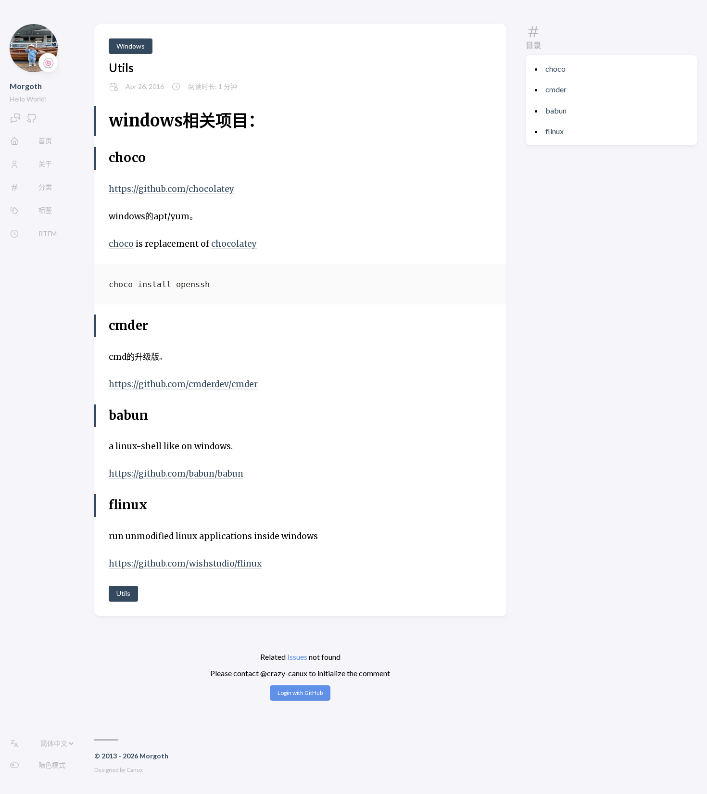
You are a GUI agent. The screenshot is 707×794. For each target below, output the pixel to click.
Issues (297, 656)
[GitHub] (32, 121)
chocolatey (234, 244)
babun (556, 110)
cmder (556, 89)
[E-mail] (15, 121)
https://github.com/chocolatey (171, 189)
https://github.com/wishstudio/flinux (185, 563)
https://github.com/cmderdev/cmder (183, 384)
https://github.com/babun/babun (176, 473)
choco (555, 68)
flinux (554, 131)
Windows (130, 46)
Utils (121, 68)
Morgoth (26, 85)
